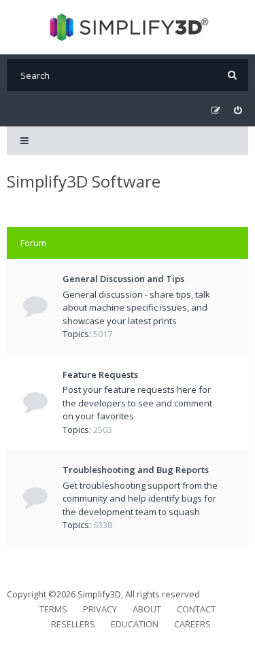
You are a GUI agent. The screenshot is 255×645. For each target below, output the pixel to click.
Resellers (73, 624)
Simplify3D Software (83, 181)
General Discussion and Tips (123, 279)
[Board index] (127, 27)
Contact (196, 609)
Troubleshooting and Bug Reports (136, 470)
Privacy (100, 609)
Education (134, 624)
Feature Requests (100, 374)
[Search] (232, 75)
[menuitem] (237, 110)
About (147, 609)
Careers (192, 624)
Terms (53, 609)
